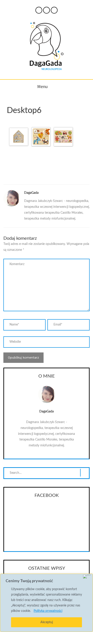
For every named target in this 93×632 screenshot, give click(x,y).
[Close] (87, 576)
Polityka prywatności (48, 611)
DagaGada (31, 192)
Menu (42, 86)
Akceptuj (46, 622)
